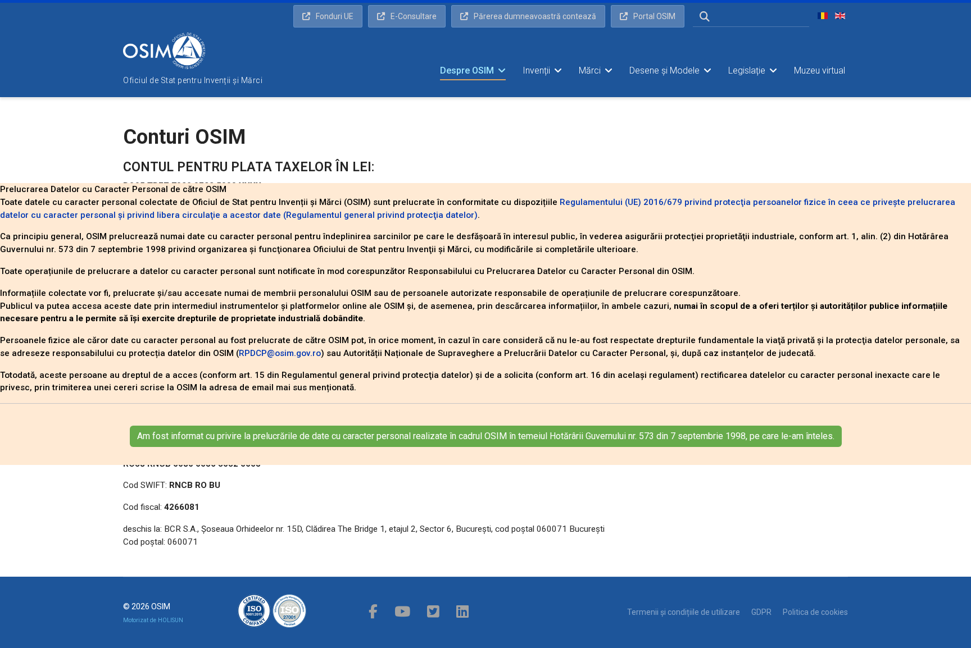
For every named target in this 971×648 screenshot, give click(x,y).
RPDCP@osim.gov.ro (280, 353)
